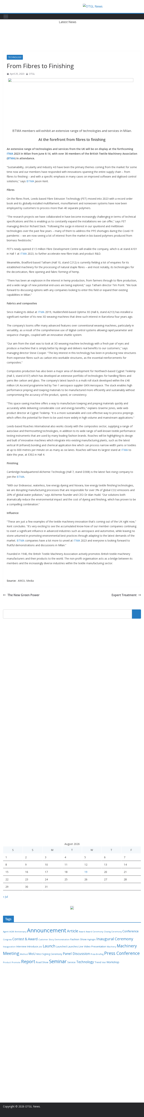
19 (85, 872)
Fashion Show (78, 939)
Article (72, 930)
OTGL (32, 73)
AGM (11, 931)
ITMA (10, 153)
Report (28, 961)
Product (7, 962)
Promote (16, 962)
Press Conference (122, 953)
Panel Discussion (76, 953)
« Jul (5, 896)
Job (40, 946)
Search (136, 614)
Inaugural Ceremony (114, 938)
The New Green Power (24, 595)
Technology (14, 57)
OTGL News (32, 1106)
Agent (6, 931)
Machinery (127, 946)
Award (82, 931)
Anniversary (20, 931)
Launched (61, 946)
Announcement (46, 930)
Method (24, 954)
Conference (130, 931)
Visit (104, 962)
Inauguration (9, 946)
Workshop (112, 962)
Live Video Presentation (92, 946)
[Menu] (6, 16)
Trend (98, 962)
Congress (7, 939)
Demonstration (62, 939)
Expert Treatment (124, 595)
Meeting (11, 953)
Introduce (32, 946)
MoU (32, 954)
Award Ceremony (94, 931)
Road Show (42, 962)
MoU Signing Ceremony (49, 954)
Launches (73, 946)
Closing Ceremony (113, 931)
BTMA (11, 158)
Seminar (58, 961)
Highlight (91, 939)
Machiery (111, 946)
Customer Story (46, 939)
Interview (21, 946)
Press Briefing (97, 954)
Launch (49, 946)
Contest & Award (25, 939)
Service (71, 962)
